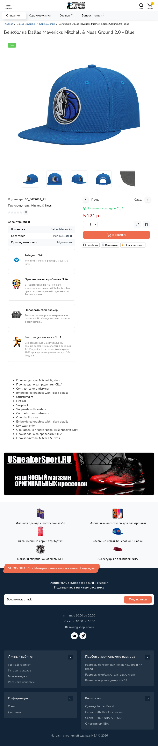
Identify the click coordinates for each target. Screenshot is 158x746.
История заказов (19, 670)
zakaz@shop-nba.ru (81, 627)
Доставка (14, 712)
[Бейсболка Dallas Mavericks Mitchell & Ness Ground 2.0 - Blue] (79, 105)
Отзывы (66, 15)
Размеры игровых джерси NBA (106, 680)
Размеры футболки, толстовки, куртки (110, 675)
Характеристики (40, 16)
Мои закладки (17, 676)
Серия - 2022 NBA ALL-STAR (104, 718)
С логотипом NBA (97, 724)
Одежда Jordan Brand (99, 706)
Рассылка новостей (21, 682)
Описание (13, 16)
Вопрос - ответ (93, 15)
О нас (12, 706)
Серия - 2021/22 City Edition (104, 712)
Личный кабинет (19, 665)
